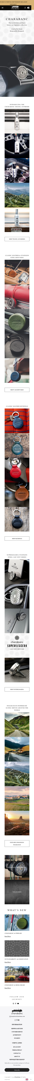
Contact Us (17, 1053)
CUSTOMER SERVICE (17, 1031)
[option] (17, 3)
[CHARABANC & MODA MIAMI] (17, 974)
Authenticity (17, 1035)
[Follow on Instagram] (13, 1003)
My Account (17, 1047)
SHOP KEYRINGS (17, 538)
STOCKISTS (17, 1038)
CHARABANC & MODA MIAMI (15, 985)
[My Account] (25, 7)
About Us (17, 1056)
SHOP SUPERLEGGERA (17, 689)
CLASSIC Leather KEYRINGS (17, 406)
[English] (28, 1079)
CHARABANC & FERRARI (13, 933)
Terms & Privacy (17, 1050)
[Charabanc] (14, 9)
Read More (8, 936)
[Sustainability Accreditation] (17, 948)
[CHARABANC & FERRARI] (17, 922)
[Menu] (2, 7)
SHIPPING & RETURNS (17, 1028)
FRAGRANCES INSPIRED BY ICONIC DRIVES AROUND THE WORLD (17, 708)
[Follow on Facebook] (15, 1003)
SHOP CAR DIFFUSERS (17, 390)
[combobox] (28, 1079)
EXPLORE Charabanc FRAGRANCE (17, 843)
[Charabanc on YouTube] (18, 1003)
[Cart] (28, 7)
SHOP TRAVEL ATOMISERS (17, 239)
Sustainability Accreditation (16, 959)
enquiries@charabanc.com (18, 1016)
